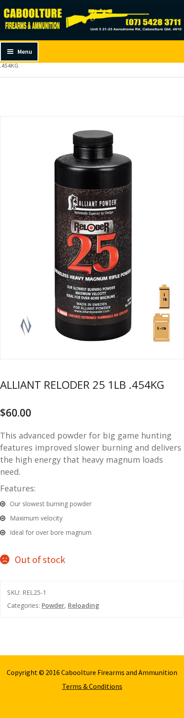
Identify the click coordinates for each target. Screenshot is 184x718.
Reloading (83, 605)
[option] (92, 237)
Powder (53, 605)
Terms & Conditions (92, 686)
